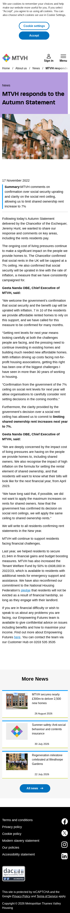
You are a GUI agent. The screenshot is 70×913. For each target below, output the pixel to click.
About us (21, 68)
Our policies (10, 847)
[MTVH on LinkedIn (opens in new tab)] (64, 858)
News (36, 68)
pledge (26, 590)
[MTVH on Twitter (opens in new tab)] (64, 835)
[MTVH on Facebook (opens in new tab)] (64, 823)
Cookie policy (11, 834)
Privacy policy (12, 827)
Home (6, 68)
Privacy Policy (21, 896)
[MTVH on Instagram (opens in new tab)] (64, 847)
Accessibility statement (18, 854)
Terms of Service (47, 896)
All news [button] (32, 788)
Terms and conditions (17, 820)
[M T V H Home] (14, 58)
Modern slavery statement (20, 840)
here (17, 637)
